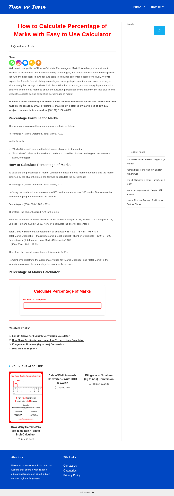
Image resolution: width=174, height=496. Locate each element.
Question (18, 46)
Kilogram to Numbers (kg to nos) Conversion (38, 344)
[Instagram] (19, 63)
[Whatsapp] (12, 63)
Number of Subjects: (35, 299)
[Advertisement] (146, 93)
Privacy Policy (72, 475)
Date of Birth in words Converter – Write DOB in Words (62, 379)
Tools (31, 46)
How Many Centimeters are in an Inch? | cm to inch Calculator (48, 340)
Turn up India (27, 6)
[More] (38, 63)
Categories (70, 470)
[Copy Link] (32, 63)
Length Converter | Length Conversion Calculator (40, 335)
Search (130, 24)
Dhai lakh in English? (24, 348)
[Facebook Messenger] (25, 63)
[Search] (159, 30)
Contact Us (70, 465)
